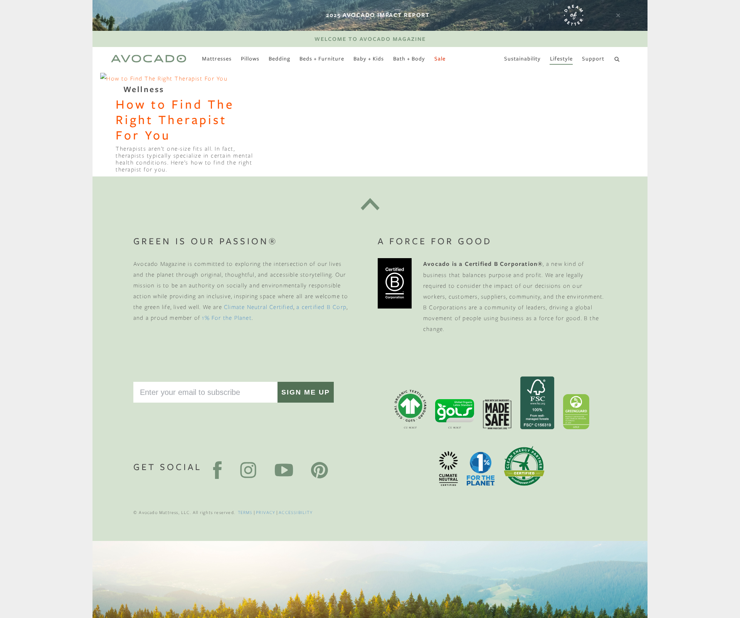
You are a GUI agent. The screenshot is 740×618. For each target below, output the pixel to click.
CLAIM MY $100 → (293, 364)
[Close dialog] (509, 219)
